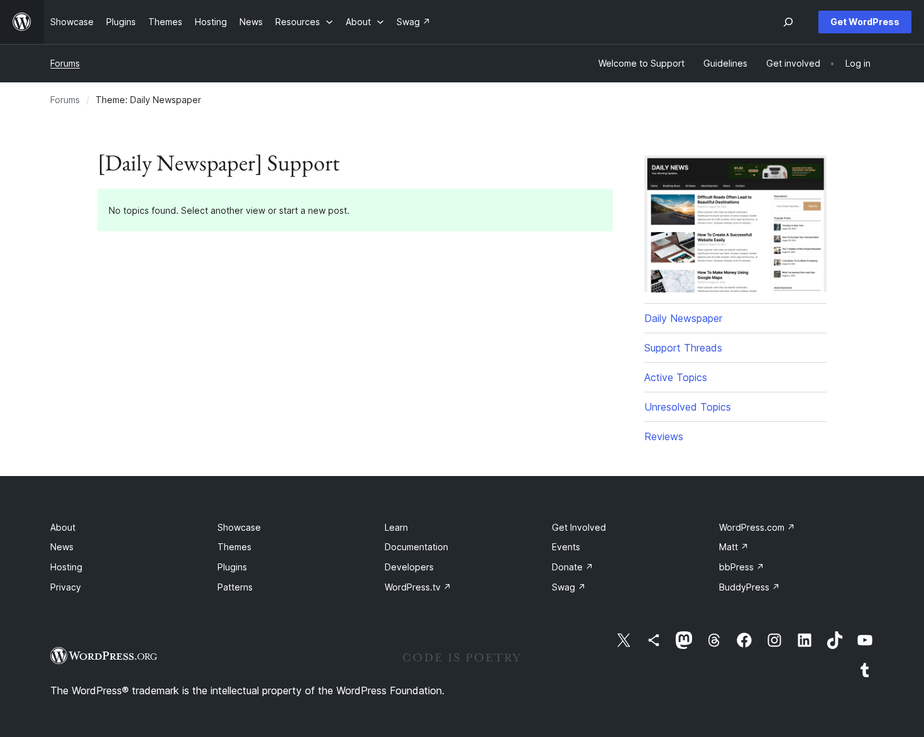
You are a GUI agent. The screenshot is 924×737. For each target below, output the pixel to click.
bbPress (741, 567)
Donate (572, 567)
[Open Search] (788, 22)
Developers (409, 567)
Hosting (66, 567)
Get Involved (579, 527)
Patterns (235, 587)
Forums (65, 63)
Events (566, 546)
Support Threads (683, 347)
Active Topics (675, 377)
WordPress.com (757, 527)
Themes (234, 546)
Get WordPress (864, 21)
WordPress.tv (418, 587)
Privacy (65, 587)
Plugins (232, 567)
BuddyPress (749, 587)
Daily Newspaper (683, 318)
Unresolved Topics (687, 407)
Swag (569, 587)
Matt (734, 546)
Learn (396, 527)
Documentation (416, 546)
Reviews (663, 436)
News (62, 546)
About (62, 527)
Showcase (239, 527)
